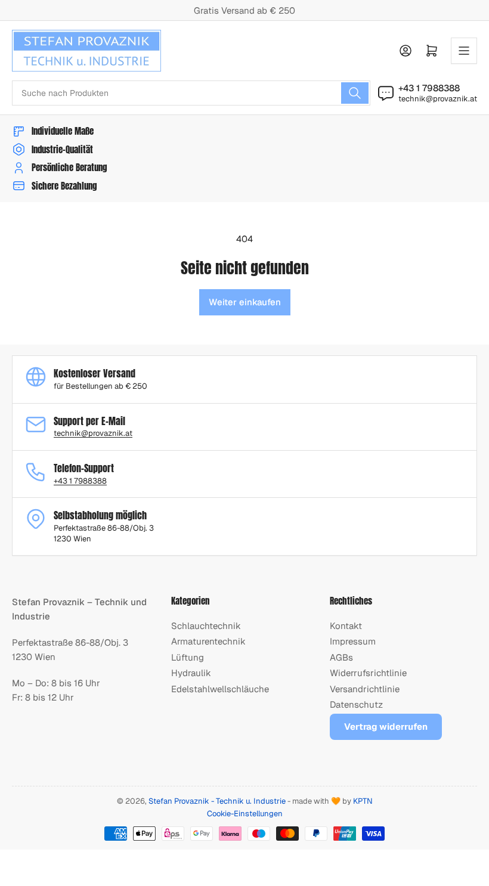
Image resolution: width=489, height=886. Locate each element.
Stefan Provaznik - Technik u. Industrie (217, 801)
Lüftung (187, 657)
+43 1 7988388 (429, 88)
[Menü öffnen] (464, 51)
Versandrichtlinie (365, 689)
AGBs (341, 657)
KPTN (363, 801)
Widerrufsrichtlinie (368, 673)
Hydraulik (191, 673)
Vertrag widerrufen (386, 726)
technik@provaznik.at (437, 99)
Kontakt (346, 625)
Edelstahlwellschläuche (220, 689)
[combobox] (191, 93)
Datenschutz (356, 704)
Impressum (353, 641)
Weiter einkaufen (245, 302)
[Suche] (355, 93)
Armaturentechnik (208, 641)
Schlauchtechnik (206, 625)
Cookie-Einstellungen (245, 813)
